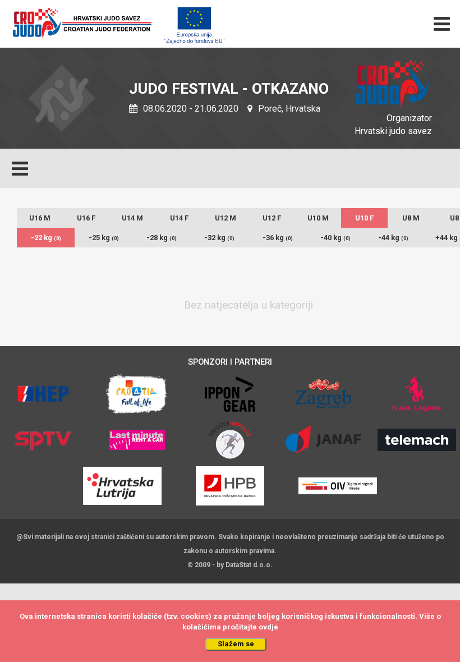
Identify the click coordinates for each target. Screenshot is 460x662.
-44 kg (393, 237)
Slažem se (236, 644)
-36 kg (278, 237)
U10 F (364, 218)
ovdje (268, 627)
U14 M (132, 218)
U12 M (225, 218)
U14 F (179, 218)
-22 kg (46, 237)
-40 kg (335, 237)
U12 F (272, 218)
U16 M (39, 218)
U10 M (318, 218)
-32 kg (219, 237)
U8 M (411, 218)
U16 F (86, 218)
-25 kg (104, 237)
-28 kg (161, 237)
